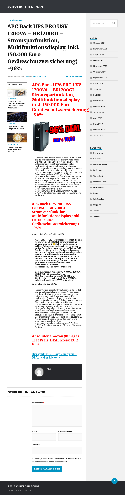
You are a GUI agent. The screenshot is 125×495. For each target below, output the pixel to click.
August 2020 (98, 83)
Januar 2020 (98, 112)
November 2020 (100, 66)
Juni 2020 (97, 89)
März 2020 (98, 100)
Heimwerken (98, 187)
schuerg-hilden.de (25, 7)
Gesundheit (98, 176)
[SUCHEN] (114, 23)
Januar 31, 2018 (39, 76)
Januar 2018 (98, 135)
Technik (96, 216)
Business (97, 158)
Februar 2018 (99, 129)
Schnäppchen (15, 20)
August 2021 (98, 54)
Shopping (97, 205)
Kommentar (38, 403)
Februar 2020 (99, 106)
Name (35, 431)
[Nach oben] (114, 481)
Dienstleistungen (100, 164)
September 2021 (100, 49)
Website (36, 444)
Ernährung (97, 170)
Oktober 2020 (99, 72)
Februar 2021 (99, 60)
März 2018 (98, 124)
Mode (95, 193)
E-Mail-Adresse (66, 431)
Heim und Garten (100, 181)
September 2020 (100, 77)
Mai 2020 (97, 95)
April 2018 (97, 118)
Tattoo (96, 210)
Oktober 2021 (99, 43)
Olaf (27, 76)
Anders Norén (24, 490)
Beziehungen (98, 153)
